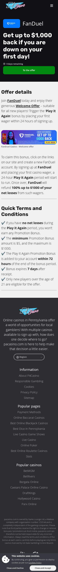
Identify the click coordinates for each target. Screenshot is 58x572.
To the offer (29, 70)
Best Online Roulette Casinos (29, 451)
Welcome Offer (28, 106)
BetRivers (29, 476)
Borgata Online (29, 482)
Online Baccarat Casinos (29, 417)
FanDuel (14, 100)
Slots (29, 456)
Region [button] (23, 356)
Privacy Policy (29, 392)
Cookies (29, 387)
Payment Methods (29, 412)
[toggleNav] (52, 6)
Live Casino (29, 440)
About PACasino (29, 375)
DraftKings (29, 493)
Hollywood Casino (29, 498)
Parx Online (29, 504)
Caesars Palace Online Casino (29, 487)
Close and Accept (43, 568)
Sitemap (29, 398)
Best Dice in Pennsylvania (29, 428)
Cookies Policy (35, 562)
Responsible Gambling (29, 381)
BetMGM (29, 471)
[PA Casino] (15, 5)
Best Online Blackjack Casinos (29, 423)
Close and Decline (15, 568)
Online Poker (29, 445)
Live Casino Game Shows (29, 434)
